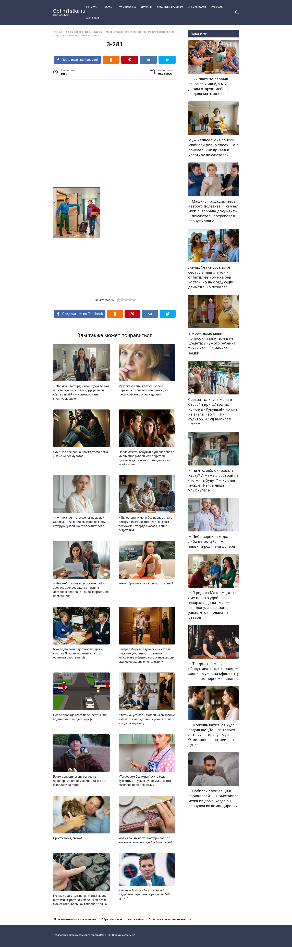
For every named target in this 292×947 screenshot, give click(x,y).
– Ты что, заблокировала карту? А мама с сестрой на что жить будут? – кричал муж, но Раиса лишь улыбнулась (213, 480)
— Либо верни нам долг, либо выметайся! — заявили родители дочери (211, 541)
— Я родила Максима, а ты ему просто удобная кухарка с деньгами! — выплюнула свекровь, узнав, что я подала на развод (212, 605)
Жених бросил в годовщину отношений (146, 583)
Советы (108, 7)
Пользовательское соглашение (75, 919)
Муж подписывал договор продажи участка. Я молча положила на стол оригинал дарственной (77, 653)
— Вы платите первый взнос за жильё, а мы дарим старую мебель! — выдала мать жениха (211, 86)
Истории (146, 7)
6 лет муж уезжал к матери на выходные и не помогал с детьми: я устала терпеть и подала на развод (147, 719)
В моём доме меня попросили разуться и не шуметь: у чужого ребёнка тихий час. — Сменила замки (211, 343)
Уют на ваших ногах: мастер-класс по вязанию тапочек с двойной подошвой (146, 840)
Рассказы (217, 7)
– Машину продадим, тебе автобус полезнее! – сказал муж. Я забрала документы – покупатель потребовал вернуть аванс (213, 211)
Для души (92, 17)
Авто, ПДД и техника (170, 7)
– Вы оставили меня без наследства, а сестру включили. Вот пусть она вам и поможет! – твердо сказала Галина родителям (145, 524)
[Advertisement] (114, 108)
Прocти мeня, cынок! (67, 838)
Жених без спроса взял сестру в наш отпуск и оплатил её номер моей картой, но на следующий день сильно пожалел (211, 277)
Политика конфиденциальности (170, 919)
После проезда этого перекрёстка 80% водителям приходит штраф (80, 717)
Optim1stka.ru (69, 11)
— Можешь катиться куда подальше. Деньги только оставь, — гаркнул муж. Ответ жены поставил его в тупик (213, 735)
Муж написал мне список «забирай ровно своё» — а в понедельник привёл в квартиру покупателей (213, 147)
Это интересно (127, 7)
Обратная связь (112, 919)
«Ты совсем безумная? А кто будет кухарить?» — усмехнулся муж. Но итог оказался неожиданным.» (145, 781)
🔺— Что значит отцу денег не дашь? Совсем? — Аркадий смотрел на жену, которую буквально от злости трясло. (79, 522)
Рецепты (92, 7)
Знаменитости (197, 7)
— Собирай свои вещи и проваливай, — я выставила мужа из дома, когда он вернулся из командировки (213, 798)
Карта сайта (136, 919)
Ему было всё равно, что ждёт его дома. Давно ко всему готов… (80, 454)
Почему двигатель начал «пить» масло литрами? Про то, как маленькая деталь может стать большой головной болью (80, 900)
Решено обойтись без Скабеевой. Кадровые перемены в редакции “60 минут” (144, 894)
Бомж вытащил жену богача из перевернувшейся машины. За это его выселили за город (79, 781)
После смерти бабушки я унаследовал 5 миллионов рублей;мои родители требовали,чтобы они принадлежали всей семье (146, 458)
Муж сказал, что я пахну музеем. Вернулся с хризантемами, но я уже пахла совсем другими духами (143, 390)
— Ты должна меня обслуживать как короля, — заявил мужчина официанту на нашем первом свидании (213, 671)
